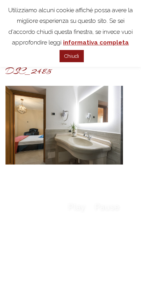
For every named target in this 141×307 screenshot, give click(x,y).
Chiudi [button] (71, 56)
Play (76, 207)
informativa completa (96, 42)
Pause (107, 207)
